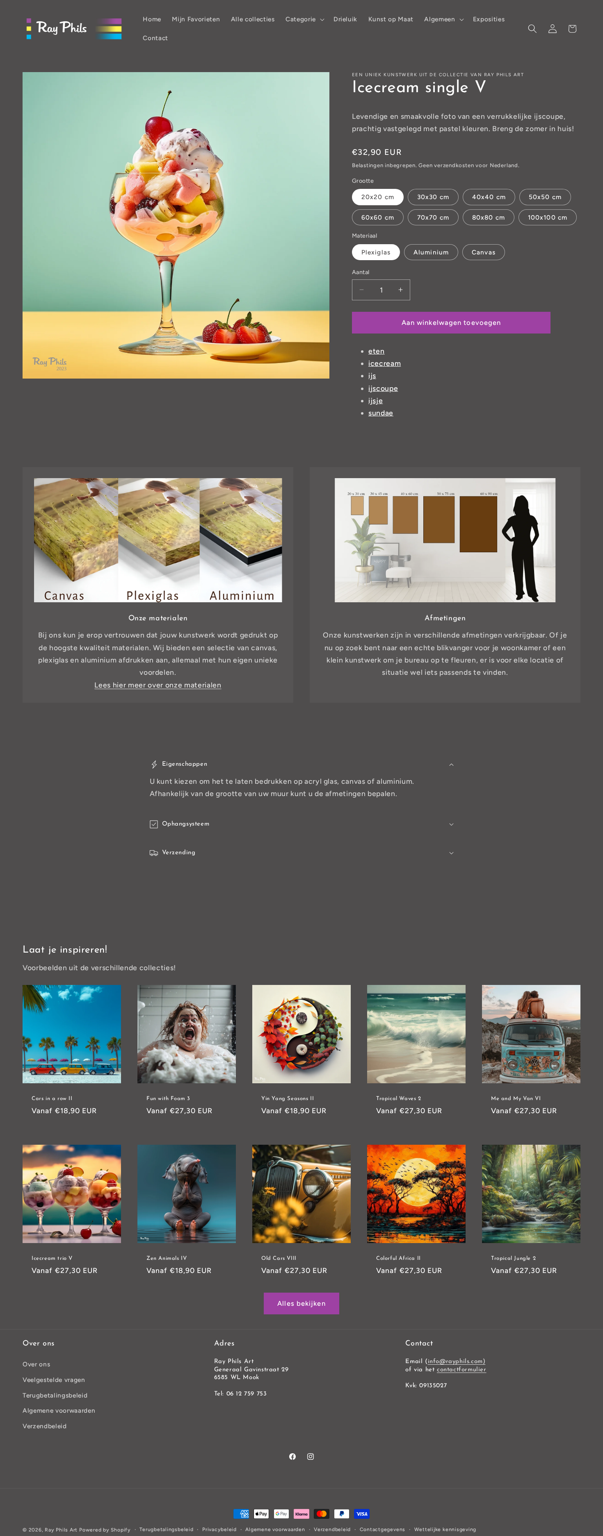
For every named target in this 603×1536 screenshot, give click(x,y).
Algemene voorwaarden (59, 1410)
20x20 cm (377, 197)
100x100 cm (547, 217)
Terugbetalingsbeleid (55, 1395)
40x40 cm (489, 197)
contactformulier (462, 1370)
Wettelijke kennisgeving (445, 1529)
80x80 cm (488, 217)
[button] (304, 19)
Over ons (36, 1364)
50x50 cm (545, 197)
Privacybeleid (219, 1529)
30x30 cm (433, 197)
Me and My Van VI (516, 1098)
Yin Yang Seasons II (287, 1098)
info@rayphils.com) (457, 1362)
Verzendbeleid (45, 1426)
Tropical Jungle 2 (513, 1258)
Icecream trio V (52, 1258)
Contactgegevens (383, 1529)
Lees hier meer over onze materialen (157, 685)
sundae (380, 412)
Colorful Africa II (398, 1258)
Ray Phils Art (61, 1530)
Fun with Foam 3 (168, 1098)
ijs (372, 375)
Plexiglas (376, 252)
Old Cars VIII (279, 1258)
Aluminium (431, 252)
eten (376, 350)
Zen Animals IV (166, 1258)
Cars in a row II (52, 1098)
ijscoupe (383, 387)
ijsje (375, 400)
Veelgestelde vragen (54, 1380)
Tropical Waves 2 (398, 1098)
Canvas (484, 252)
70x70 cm (433, 217)
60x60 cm (377, 217)
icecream (384, 362)
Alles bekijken (301, 1303)
